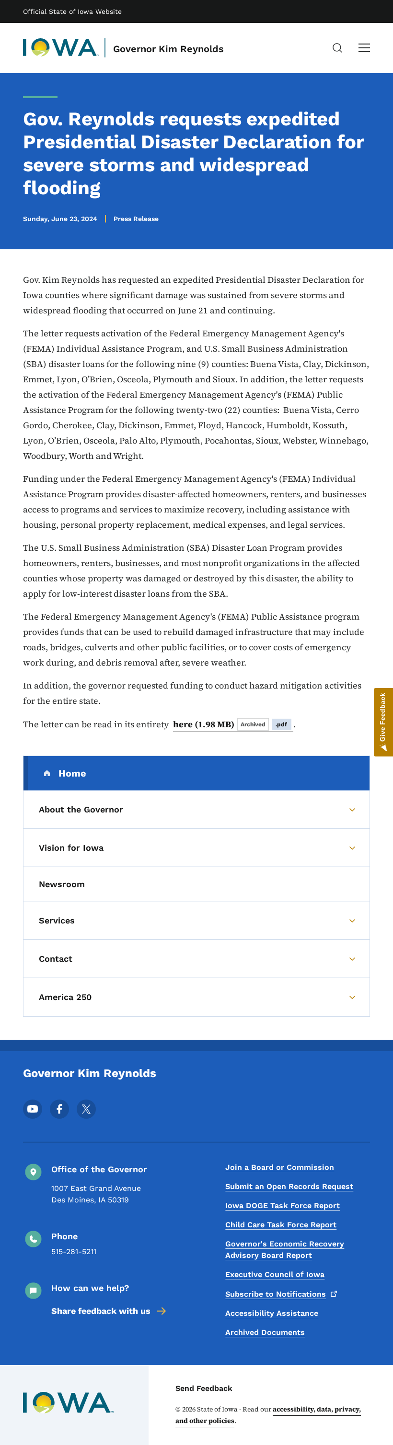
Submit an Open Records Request (289, 1186)
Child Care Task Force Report (280, 1224)
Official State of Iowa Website (72, 11)
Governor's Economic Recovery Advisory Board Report (284, 1249)
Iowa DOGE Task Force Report (282, 1205)
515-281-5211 (73, 1251)
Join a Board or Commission (279, 1167)
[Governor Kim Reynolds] (61, 47)
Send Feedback (203, 1388)
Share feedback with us (100, 1311)
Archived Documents (265, 1332)
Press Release (136, 218)
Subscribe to (275, 1294)
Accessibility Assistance (271, 1313)
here (230, 724)
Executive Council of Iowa (274, 1274)
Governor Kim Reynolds (168, 49)
